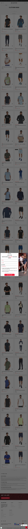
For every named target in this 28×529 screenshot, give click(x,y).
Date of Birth (3, 264)
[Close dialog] (26, 253)
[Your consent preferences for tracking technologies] (1, 527)
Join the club (9, 274)
